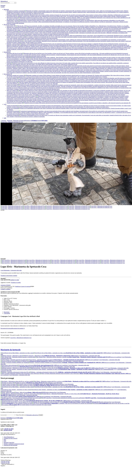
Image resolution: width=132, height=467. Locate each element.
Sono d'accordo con (27, 415)
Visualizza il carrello (16, 282)
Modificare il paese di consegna (22, 286)
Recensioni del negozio (6, 328)
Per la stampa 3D (8, 74)
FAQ (5, 441)
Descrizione (6, 312)
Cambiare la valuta (14, 280)
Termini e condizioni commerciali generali (14, 443)
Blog (5, 439)
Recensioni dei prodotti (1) (18, 328)
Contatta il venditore (5, 289)
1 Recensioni (7, 313)
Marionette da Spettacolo (19, 120)
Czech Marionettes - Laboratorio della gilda (11, 270)
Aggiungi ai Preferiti (5, 285)
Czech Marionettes (57, 382)
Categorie (3, 120)
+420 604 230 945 (7, 430)
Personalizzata (7, 52)
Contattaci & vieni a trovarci (10, 438)
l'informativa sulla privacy (32, 415)
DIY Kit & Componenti (9, 24)
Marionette (6, 9)
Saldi (5, 118)
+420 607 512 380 (8, 429)
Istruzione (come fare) (9, 442)
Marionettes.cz (4, 1)
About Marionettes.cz (9, 437)
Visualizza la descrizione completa (9, 275)
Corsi (5, 104)
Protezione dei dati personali (10, 445)
